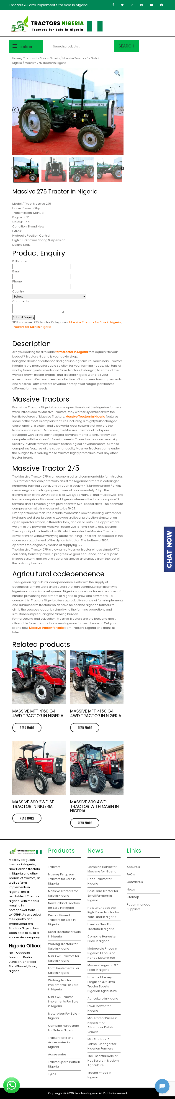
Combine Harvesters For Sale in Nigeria (63, 1027)
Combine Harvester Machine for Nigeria (102, 869)
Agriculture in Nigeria (103, 998)
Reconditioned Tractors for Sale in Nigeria (62, 920)
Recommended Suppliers (138, 906)
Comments (20, 301)
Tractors (54, 867)
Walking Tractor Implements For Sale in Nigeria (63, 985)
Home (16, 58)
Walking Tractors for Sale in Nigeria (63, 946)
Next (122, 168)
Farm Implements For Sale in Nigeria (63, 970)
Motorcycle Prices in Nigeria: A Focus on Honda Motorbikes (102, 953)
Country (18, 291)
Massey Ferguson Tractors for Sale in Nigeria (62, 879)
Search (126, 46)
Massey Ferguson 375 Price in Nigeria (103, 967)
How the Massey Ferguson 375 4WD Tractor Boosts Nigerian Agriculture (102, 984)
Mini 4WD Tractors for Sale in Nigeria (63, 958)
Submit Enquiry (23, 317)
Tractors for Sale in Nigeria (41, 58)
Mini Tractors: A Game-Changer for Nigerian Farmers (102, 1044)
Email (16, 271)
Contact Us (135, 882)
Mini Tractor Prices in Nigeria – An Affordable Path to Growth (103, 1025)
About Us (133, 867)
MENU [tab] (158, 19)
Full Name (19, 261)
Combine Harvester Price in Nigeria (102, 938)
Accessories (57, 1054)
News (131, 889)
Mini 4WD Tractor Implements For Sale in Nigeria (63, 1001)
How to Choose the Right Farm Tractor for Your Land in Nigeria (103, 912)
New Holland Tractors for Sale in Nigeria (64, 905)
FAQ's (131, 874)
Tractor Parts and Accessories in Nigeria (61, 1042)
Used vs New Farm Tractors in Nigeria (101, 926)
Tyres (52, 1074)
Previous (13, 168)
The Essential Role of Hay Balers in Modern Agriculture (103, 1060)
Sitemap (133, 897)
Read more (27, 727)
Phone (17, 281)
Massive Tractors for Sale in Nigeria (95, 322)
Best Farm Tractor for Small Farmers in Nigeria (103, 895)
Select (27, 46)
